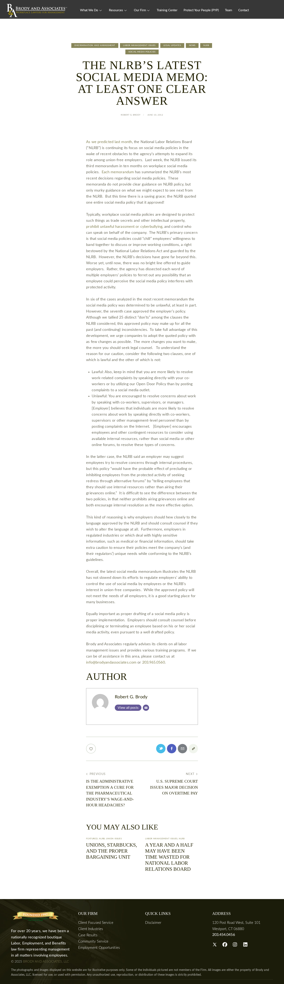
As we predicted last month (109, 142)
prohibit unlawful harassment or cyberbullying (124, 227)
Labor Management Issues (139, 45)
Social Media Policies (142, 52)
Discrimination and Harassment (94, 45)
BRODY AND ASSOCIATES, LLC (46, 961)
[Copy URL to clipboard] (193, 748)
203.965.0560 (153, 662)
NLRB (206, 45)
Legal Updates (172, 45)
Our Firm (140, 10)
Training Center (167, 10)
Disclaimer (153, 922)
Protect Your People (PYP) (201, 10)
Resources (116, 10)
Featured (92, 839)
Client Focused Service (95, 922)
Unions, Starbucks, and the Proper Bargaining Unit (111, 851)
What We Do (89, 10)
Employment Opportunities (99, 947)
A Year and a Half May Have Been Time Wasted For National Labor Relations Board (169, 857)
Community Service (93, 941)
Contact (243, 10)
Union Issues (114, 839)
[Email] (146, 708)
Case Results (87, 935)
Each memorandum (118, 172)
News (192, 45)
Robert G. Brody (131, 697)
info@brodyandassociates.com (111, 662)
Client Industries (90, 929)
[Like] (91, 749)
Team (228, 10)
